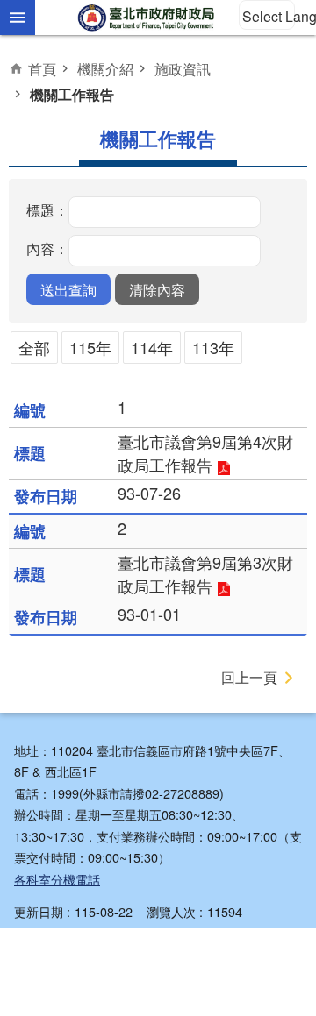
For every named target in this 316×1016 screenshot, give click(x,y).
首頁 (42, 68)
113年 (213, 347)
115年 (90, 347)
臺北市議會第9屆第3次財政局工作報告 (205, 574)
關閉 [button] (17, 17)
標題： (47, 210)
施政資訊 (182, 68)
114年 (152, 347)
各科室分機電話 (57, 879)
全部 (34, 347)
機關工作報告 (72, 94)
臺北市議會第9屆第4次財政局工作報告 (205, 453)
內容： (47, 248)
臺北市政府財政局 (147, 18)
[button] (68, 289)
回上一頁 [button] (249, 677)
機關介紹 (105, 68)
